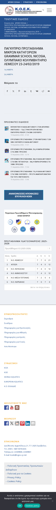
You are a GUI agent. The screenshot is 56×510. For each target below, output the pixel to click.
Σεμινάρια (8, 318)
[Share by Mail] (49, 91)
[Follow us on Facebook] (6, 407)
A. (37, 256)
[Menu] (48, 10)
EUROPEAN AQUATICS (13, 381)
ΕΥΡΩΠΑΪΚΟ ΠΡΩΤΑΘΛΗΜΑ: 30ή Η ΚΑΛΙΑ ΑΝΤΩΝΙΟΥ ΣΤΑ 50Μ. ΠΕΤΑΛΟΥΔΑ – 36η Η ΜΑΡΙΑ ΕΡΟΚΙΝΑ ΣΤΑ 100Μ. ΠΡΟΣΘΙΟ (31, 161)
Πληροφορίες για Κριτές (14, 337)
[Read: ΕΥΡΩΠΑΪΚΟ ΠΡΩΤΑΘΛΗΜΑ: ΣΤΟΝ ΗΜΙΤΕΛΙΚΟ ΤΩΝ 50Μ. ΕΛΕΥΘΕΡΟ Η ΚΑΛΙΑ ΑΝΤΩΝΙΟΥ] (6, 141)
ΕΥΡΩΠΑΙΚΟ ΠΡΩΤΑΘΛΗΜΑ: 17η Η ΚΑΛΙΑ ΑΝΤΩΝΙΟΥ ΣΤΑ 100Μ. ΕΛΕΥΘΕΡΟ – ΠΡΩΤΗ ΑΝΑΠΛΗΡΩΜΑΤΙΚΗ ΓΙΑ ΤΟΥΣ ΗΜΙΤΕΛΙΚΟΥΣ (31, 174)
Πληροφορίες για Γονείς (14, 342)
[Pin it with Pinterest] (22, 423)
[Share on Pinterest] (19, 91)
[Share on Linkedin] (27, 423)
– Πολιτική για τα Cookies (18, 473)
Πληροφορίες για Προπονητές (17, 328)
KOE (6, 372)
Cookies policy (32, 506)
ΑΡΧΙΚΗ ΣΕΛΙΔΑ (14, 2)
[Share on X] (13, 91)
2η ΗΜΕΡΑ (8, 74)
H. (45, 256)
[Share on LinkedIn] (25, 91)
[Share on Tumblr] (31, 91)
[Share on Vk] (37, 91)
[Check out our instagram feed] (17, 407)
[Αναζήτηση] (42, 10)
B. (49, 256)
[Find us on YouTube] (11, 407)
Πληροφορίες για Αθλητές (15, 332)
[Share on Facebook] (7, 91)
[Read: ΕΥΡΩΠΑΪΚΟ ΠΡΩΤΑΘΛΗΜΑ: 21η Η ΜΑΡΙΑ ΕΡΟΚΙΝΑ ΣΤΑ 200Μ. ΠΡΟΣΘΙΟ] (6, 150)
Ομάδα (13, 256)
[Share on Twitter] (11, 423)
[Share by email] (33, 423)
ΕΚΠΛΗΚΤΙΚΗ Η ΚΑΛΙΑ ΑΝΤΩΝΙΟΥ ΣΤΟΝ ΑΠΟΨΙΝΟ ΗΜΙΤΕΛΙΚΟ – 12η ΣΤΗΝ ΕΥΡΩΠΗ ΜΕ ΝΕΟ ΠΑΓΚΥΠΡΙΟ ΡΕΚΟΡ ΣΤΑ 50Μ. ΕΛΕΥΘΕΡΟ (30, 129)
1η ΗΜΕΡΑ (8, 69)
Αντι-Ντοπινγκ (10, 346)
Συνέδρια (8, 323)
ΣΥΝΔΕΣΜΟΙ (28, 2)
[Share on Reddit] (43, 91)
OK (20, 506)
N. (41, 256)
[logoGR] (23, 10)
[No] (52, 501)
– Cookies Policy (13, 481)
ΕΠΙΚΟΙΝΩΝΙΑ (41, 2)
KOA (6, 367)
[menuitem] (42, 10)
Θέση (7, 256)
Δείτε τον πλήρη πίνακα (40, 287)
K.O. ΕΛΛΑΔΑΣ (10, 386)
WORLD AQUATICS (12, 377)
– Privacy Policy (13, 477)
